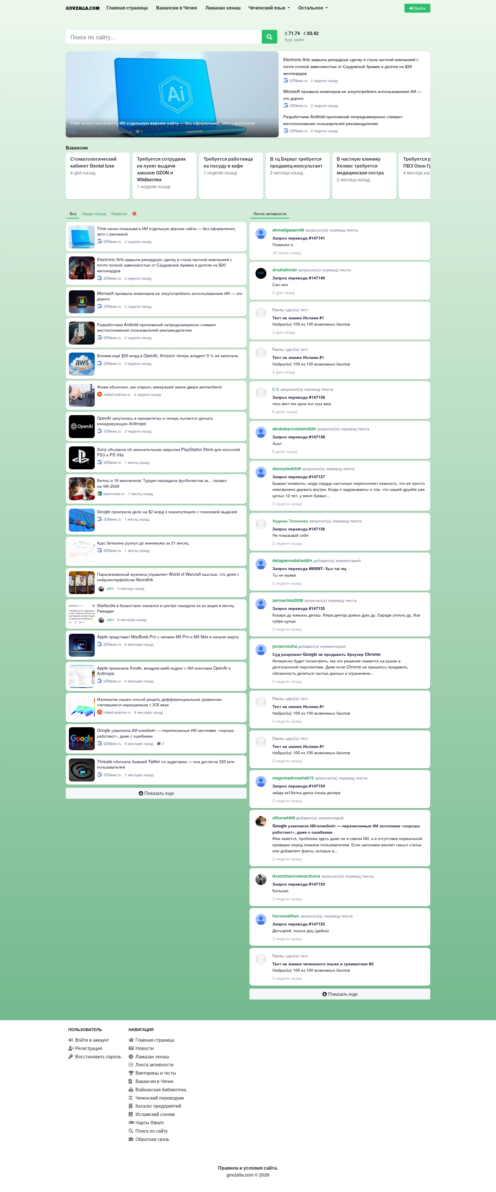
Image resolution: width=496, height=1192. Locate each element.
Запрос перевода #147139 (298, 397)
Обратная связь (151, 1139)
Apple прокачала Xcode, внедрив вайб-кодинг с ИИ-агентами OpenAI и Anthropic (164, 670)
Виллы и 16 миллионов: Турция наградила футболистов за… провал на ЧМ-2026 (162, 483)
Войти (419, 8)
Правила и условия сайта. (248, 1167)
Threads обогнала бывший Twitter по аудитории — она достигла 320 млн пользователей (166, 764)
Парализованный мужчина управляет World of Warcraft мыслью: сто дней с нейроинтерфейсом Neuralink (168, 576)
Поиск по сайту (151, 1130)
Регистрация (88, 1048)
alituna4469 (284, 817)
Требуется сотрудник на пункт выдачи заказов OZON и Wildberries (161, 169)
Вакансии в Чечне (176, 7)
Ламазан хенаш (223, 7)
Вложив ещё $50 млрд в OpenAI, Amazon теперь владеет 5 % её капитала (167, 355)
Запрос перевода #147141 (298, 238)
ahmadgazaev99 (288, 230)
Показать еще (158, 793)
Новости (144, 1048)
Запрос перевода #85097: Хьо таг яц (309, 568)
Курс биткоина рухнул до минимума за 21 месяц (143, 543)
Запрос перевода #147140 (298, 278)
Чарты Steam (149, 1122)
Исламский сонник (154, 1114)
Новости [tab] (119, 213)
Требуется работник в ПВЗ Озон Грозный (428, 162)
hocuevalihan (286, 916)
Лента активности (153, 1064)
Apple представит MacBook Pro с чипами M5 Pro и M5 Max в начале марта (168, 636)
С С (276, 389)
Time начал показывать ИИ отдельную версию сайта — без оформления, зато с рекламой (162, 123)
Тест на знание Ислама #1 (298, 317)
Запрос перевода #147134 (298, 786)
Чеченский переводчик (159, 1097)
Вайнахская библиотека (160, 1089)
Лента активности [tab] (269, 213)
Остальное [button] (311, 7)
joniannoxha (285, 646)
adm (111, 588)
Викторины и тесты (155, 1073)
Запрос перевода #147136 (298, 529)
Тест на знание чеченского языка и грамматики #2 (322, 964)
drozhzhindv (285, 270)
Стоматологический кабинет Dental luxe (93, 162)
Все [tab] (73, 213)
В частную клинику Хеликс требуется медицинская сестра (360, 165)
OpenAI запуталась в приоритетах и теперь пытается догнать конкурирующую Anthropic (155, 420)
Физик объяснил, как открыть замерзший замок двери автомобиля (159, 387)
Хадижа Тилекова (290, 521)
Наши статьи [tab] (94, 213)
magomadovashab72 (293, 778)
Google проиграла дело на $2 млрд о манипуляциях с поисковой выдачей (167, 511)
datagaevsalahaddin (292, 560)
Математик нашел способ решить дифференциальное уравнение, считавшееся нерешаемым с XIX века (160, 701)
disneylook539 (287, 468)
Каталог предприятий (157, 1105)
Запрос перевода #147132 (298, 924)
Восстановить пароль (97, 1056)
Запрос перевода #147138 (298, 437)
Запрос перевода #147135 (298, 608)
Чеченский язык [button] (267, 7)
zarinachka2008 (288, 600)
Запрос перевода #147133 (298, 884)
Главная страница (127, 7)
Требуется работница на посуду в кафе (228, 162)
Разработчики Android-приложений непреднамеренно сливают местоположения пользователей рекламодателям (156, 327)
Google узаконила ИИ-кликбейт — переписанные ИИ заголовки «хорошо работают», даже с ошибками (165, 732)
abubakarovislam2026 (294, 428)
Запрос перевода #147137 (298, 476)
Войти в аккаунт (91, 1040)
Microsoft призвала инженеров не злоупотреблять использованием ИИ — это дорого (169, 296)
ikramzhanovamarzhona (296, 876)
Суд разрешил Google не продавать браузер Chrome (326, 654)
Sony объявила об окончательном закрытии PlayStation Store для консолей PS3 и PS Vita (168, 452)
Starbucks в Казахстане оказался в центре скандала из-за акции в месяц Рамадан (165, 608)
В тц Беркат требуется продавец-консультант (296, 162)
